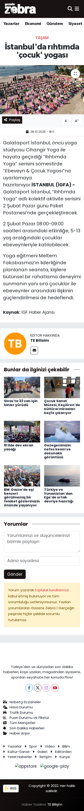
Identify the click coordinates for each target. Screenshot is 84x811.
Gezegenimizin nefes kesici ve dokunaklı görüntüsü (57, 451)
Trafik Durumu (21, 712)
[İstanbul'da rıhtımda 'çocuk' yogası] (42, 89)
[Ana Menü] (77, 9)
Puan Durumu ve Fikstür (29, 717)
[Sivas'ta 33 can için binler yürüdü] (22, 387)
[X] (38, 688)
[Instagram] (46, 688)
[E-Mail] (34, 350)
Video (50, 746)
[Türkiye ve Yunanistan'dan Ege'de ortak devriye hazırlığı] (62, 475)
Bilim (66, 746)
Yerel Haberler (20, 756)
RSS (13, 788)
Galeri (42, 751)
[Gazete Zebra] (20, 9)
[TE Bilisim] (15, 343)
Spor (33, 746)
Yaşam (42, 38)
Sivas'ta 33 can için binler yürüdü (21, 403)
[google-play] (54, 767)
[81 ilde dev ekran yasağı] (22, 431)
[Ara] (70, 9)
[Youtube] (55, 688)
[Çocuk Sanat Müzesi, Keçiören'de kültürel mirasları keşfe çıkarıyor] (62, 387)
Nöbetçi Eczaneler (25, 702)
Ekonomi (33, 24)
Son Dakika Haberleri (27, 728)
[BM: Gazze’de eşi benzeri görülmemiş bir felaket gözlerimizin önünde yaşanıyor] (22, 475)
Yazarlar (11, 24)
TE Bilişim (54, 804)
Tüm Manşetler (22, 722)
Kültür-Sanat (19, 751)
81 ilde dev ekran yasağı (18, 447)
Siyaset (75, 24)
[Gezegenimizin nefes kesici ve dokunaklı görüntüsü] (62, 431)
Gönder (14, 574)
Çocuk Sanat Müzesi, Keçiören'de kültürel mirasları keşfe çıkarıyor (62, 407)
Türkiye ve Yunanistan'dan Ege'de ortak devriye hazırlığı (59, 495)
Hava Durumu (21, 707)
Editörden (63, 751)
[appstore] (26, 767)
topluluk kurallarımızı (52, 590)
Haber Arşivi (20, 733)
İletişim (45, 756)
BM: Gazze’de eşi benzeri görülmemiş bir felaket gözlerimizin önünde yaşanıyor (22, 497)
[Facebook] (29, 688)
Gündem (54, 24)
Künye (65, 756)
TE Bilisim (39, 340)
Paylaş (14, 119)
